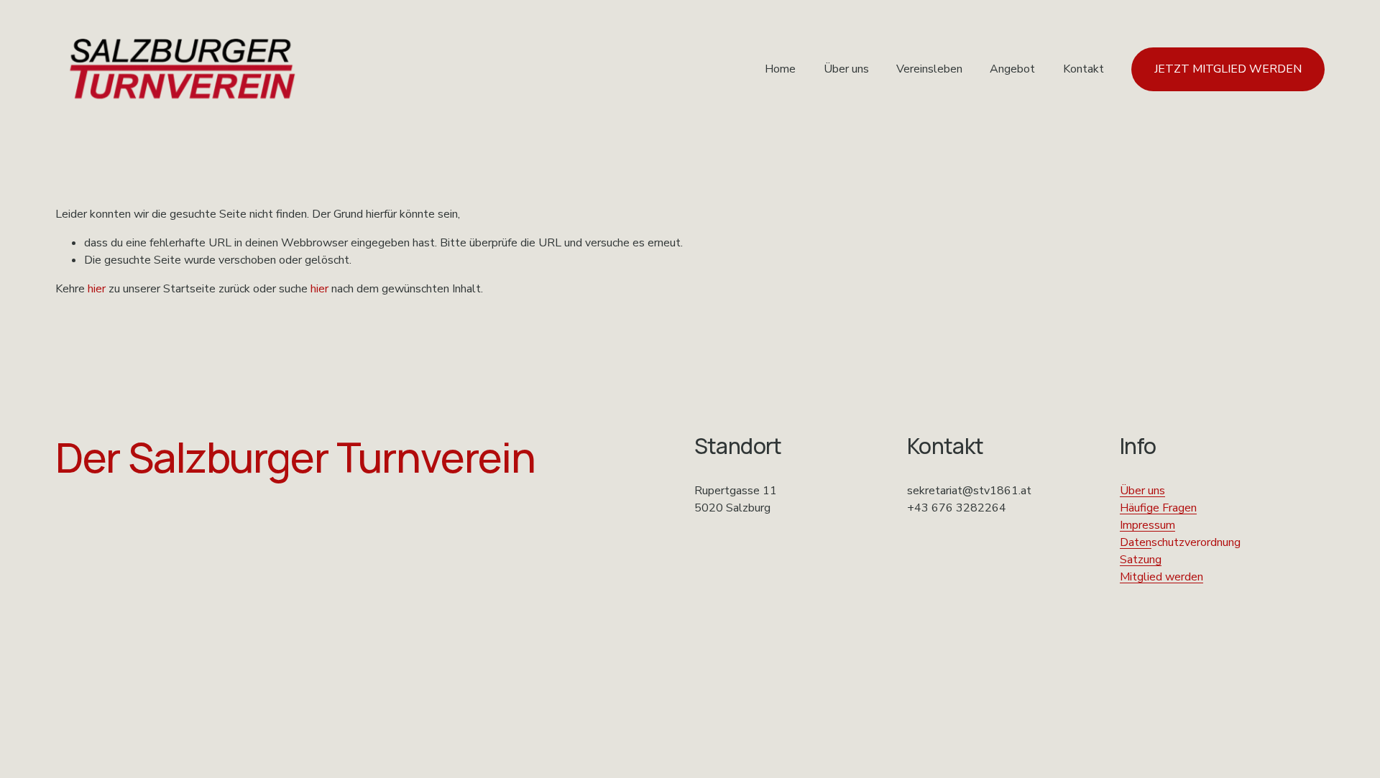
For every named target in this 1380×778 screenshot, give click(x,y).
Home (780, 69)
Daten (1135, 542)
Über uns (846, 69)
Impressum (1147, 525)
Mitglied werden (1161, 577)
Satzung (1141, 560)
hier (97, 289)
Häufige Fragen (1158, 508)
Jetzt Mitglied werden (1228, 69)
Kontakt (1083, 69)
